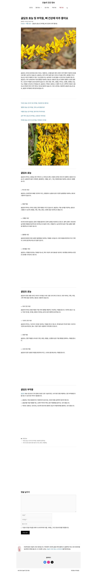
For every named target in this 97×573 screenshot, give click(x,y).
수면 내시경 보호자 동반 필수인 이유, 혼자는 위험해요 (35, 442)
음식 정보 (47, 7)
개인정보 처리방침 (75, 570)
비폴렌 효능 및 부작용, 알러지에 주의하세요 (33, 111)
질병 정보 (38, 7)
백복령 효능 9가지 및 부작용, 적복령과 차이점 (33, 120)
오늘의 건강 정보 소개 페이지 (55, 549)
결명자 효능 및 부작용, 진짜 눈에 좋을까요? (33, 107)
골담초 (23, 393)
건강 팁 (31, 7)
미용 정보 (54, 7)
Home (22, 23)
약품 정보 (61, 7)
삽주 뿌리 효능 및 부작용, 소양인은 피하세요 (33, 116)
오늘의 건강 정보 (48, 3)
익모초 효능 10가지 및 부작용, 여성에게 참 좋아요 (34, 103)
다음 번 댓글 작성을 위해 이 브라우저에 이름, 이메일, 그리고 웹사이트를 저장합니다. (46, 527)
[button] (67, 8)
